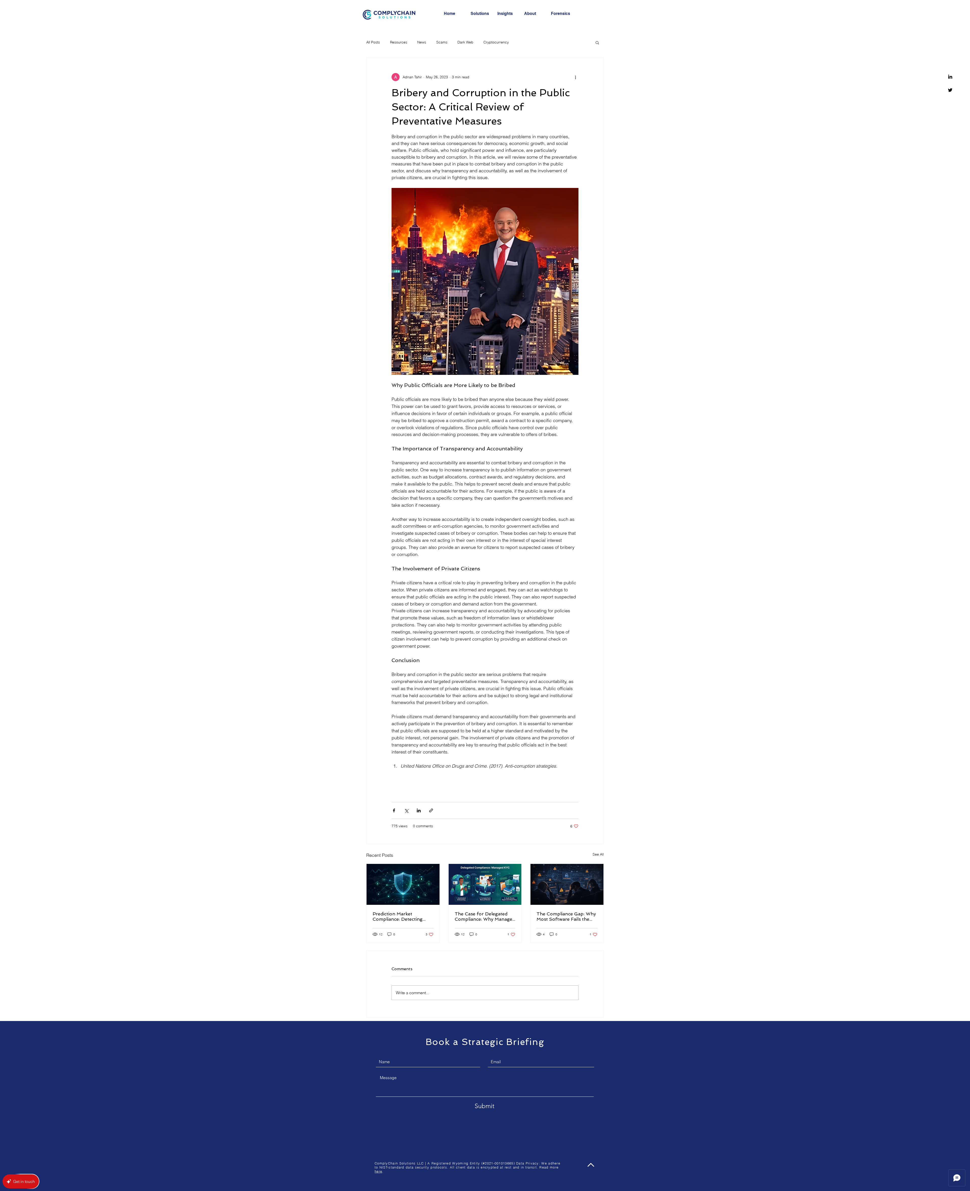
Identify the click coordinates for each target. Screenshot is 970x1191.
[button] (597, 42)
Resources (398, 42)
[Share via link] (431, 810)
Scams (441, 42)
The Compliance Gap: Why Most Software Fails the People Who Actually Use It (567, 916)
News (421, 42)
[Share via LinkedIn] (418, 810)
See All (598, 854)
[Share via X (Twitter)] (406, 810)
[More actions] (575, 77)
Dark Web (465, 42)
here (378, 1171)
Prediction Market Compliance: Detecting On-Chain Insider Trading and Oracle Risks (401, 916)
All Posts (373, 42)
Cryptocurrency (496, 42)
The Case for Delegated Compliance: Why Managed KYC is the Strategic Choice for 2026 (485, 916)
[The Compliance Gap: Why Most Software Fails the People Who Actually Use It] (566, 884)
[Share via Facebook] (394, 810)
